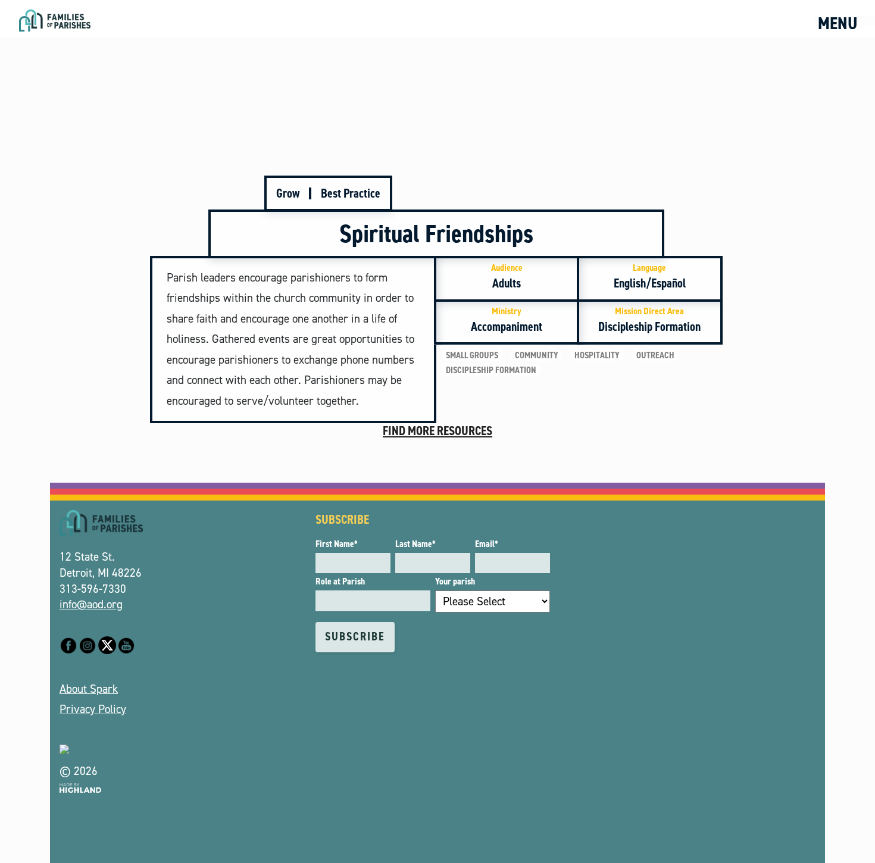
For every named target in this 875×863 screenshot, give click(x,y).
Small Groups (472, 355)
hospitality (597, 355)
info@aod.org (91, 604)
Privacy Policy (93, 709)
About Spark (89, 688)
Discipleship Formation (491, 370)
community (536, 355)
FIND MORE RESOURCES (437, 431)
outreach (655, 355)
